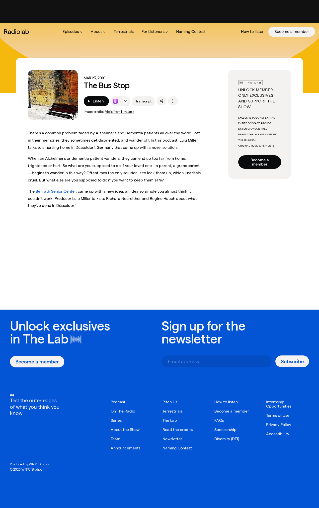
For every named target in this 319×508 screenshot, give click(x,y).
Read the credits (177, 429)
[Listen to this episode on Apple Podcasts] (115, 101)
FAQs (219, 420)
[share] (161, 101)
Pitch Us (169, 402)
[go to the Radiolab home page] (17, 31)
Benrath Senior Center (56, 191)
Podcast (118, 402)
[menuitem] (72, 32)
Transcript (143, 101)
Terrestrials (172, 411)
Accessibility (277, 434)
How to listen (226, 402)
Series (116, 420)
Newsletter (172, 439)
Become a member (259, 162)
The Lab (45, 339)
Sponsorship (225, 429)
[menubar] (187, 32)
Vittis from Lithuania (119, 111)
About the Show (125, 429)
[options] (173, 101)
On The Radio (123, 411)
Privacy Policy (278, 425)
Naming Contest (177, 448)
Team (115, 439)
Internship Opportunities (278, 404)
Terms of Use (277, 415)
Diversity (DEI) (226, 439)
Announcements (125, 448)
